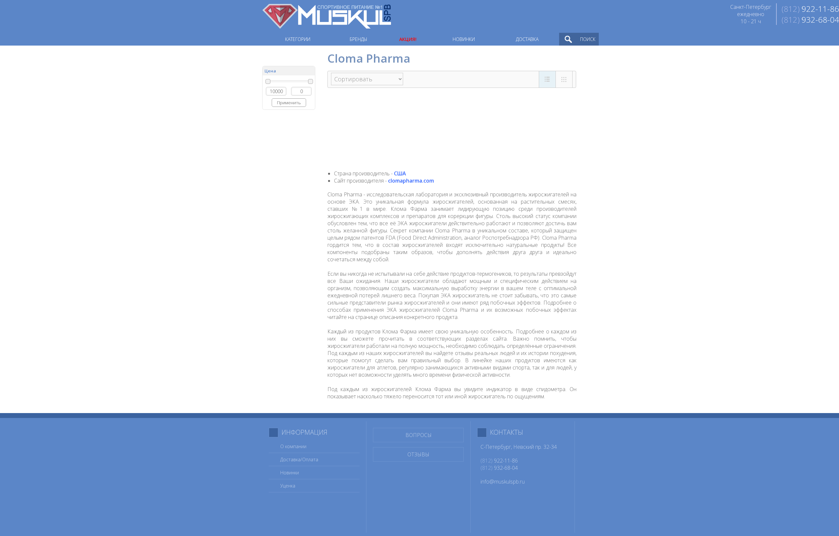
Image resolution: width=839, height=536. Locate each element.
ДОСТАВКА (527, 39)
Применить (289, 103)
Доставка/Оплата (299, 459)
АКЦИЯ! (408, 39)
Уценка (287, 486)
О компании (293, 446)
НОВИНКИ (464, 39)
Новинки (289, 472)
